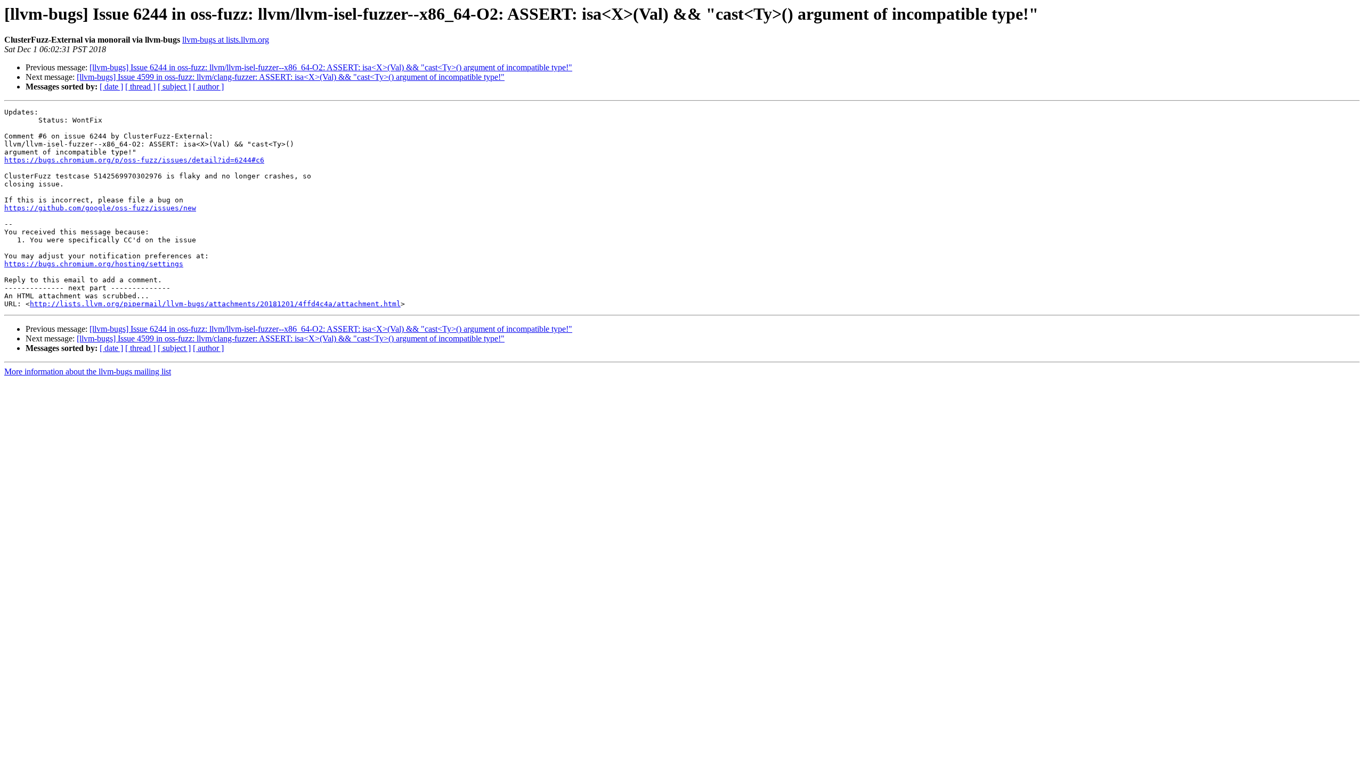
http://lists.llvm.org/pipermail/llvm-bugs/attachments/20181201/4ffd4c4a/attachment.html (215, 304)
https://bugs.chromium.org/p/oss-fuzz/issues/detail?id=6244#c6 (134, 160)
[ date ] (111, 86)
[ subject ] (174, 86)
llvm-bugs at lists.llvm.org (225, 39)
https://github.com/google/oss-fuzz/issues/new (100, 208)
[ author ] (208, 86)
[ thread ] (140, 86)
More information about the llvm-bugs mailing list (87, 371)
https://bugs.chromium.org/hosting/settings (93, 264)
